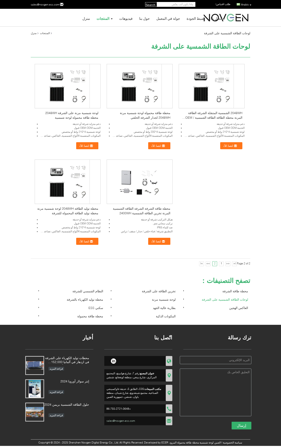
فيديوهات (126, 18)
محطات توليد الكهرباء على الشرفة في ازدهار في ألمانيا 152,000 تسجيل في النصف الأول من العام (67, 360)
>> (208, 263)
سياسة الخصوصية (232, 442)
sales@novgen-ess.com (45, 4)
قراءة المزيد (56, 368)
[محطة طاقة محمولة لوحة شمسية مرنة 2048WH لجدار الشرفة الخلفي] (140, 85)
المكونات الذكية (166, 316)
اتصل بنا (216, 18)
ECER (164, 442)
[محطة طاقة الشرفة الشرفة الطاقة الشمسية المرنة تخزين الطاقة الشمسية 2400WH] (140, 181)
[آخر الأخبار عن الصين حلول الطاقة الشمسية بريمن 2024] (34, 412)
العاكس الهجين (238, 308)
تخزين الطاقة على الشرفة (159, 291)
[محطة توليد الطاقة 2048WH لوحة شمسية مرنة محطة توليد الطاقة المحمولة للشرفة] (68, 181)
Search (150, 5)
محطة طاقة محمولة (90, 316)
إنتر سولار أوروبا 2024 (74, 381)
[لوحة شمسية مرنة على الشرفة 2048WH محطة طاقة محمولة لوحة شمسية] (68, 85)
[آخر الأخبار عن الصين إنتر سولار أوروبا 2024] (34, 389)
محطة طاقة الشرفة (235, 291)
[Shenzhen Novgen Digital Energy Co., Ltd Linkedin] (113, 360)
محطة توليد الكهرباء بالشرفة (85, 299)
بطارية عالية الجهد (164, 308)
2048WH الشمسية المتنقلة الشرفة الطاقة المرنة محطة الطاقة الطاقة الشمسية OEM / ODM (213, 117)
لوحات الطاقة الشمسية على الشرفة (225, 299)
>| (201, 263)
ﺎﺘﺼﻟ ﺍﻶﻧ (84, 145)
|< (234, 263)
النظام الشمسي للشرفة (87, 291)
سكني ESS (95, 308)
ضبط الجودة (195, 18)
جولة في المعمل (168, 18)
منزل (86, 18)
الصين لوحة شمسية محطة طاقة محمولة (199, 442)
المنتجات (103, 18)
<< (228, 263)
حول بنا (144, 18)
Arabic (245, 4)
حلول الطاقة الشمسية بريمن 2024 (66, 404)
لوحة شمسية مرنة (164, 299)
